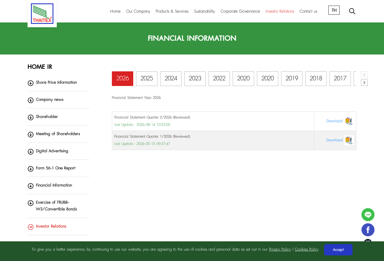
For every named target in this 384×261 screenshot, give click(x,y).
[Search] (352, 11)
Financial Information (54, 185)
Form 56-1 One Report (55, 168)
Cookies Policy (307, 249)
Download (335, 121)
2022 (219, 78)
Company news (50, 100)
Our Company (138, 11)
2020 (243, 78)
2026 (122, 78)
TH (334, 10)
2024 (171, 78)
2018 (316, 78)
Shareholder (47, 117)
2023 (195, 78)
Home (115, 11)
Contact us (308, 11)
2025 (147, 78)
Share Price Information (56, 82)
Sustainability (204, 11)
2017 (340, 78)
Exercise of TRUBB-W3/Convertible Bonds (56, 205)
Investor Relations (280, 11)
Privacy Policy (280, 249)
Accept (338, 250)
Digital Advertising (52, 151)
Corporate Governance (240, 11)
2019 (292, 78)
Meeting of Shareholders (58, 134)
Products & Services (172, 11)
